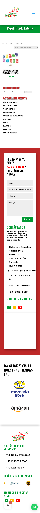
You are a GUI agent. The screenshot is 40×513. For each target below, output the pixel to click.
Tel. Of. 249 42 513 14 (19, 277)
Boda (5, 123)
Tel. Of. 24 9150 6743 (18, 455)
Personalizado (10, 133)
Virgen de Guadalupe (13, 116)
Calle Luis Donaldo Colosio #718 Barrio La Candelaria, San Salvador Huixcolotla (20, 256)
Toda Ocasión (9, 109)
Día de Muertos (10, 102)
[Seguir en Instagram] (20, 307)
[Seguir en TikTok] (14, 307)
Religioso (7, 129)
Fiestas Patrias (10, 106)
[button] (34, 507)
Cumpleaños (9, 112)
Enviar (27, 219)
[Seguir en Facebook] (9, 307)
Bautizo (7, 126)
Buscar (28, 92)
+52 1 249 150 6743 (19, 285)
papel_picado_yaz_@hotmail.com (22, 271)
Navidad (7, 119)
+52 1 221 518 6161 (18, 292)
